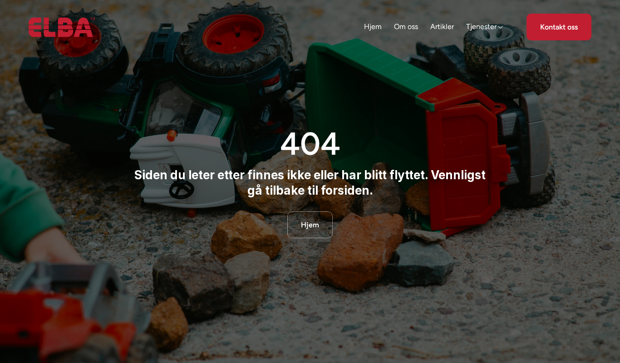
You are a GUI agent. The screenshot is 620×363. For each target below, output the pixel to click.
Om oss (406, 26)
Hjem (373, 26)
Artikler (442, 26)
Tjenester (481, 26)
